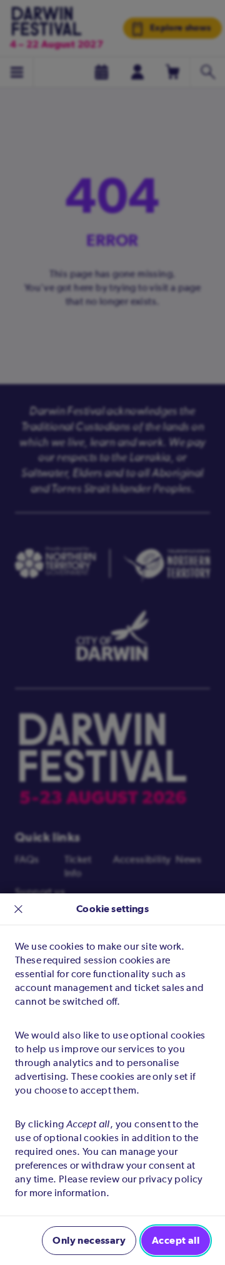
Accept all (175, 1240)
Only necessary (89, 1240)
